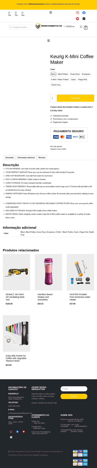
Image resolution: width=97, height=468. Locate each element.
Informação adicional (26, 157)
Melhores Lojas (39, 428)
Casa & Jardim (61, 149)
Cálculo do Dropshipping (40, 432)
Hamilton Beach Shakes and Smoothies (45, 297)
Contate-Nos (36, 427)
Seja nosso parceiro (39, 433)
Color (52, 69)
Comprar (75, 98)
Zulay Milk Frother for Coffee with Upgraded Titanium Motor (16, 358)
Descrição (10, 157)
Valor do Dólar (39, 423)
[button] (51, 12)
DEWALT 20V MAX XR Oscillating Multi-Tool (15, 297)
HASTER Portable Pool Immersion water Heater (80, 297)
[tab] (9, 157)
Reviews (42, 157)
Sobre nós (35, 421)
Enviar (74, 396)
